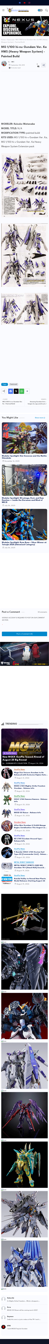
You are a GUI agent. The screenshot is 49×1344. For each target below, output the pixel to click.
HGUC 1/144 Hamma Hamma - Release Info (30, 800)
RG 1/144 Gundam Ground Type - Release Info (28, 840)
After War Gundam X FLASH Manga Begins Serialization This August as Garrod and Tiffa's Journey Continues (30, 826)
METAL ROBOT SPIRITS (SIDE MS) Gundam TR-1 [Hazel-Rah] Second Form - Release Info (29, 866)
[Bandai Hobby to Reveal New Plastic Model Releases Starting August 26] (7, 879)
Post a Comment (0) (25, 634)
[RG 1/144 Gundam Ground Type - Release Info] (7, 839)
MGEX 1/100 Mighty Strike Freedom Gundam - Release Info (29, 787)
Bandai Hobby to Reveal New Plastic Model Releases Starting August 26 (30, 880)
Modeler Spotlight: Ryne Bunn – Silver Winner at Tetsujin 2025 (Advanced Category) (24, 544)
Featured (10, 40)
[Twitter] (16, 391)
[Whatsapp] (21, 391)
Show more (39, 418)
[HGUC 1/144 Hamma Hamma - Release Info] (7, 799)
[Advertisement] (24, 97)
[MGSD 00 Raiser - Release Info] (7, 813)
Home (3, 40)
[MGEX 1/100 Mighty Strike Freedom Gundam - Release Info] (7, 786)
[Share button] (27, 391)
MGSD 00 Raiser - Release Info (27, 812)
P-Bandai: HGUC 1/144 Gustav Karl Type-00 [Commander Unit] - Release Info (30, 853)
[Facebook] (10, 391)
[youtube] (24, 3)
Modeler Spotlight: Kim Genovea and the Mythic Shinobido (24, 457)
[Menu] (3, 10)
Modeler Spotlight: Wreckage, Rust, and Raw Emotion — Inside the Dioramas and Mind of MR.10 (23, 500)
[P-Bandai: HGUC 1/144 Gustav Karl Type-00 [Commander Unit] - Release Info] (7, 852)
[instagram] (29, 3)
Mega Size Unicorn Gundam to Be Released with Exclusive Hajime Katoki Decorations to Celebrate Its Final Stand (31, 774)
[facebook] (19, 3)
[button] (40, 10)
